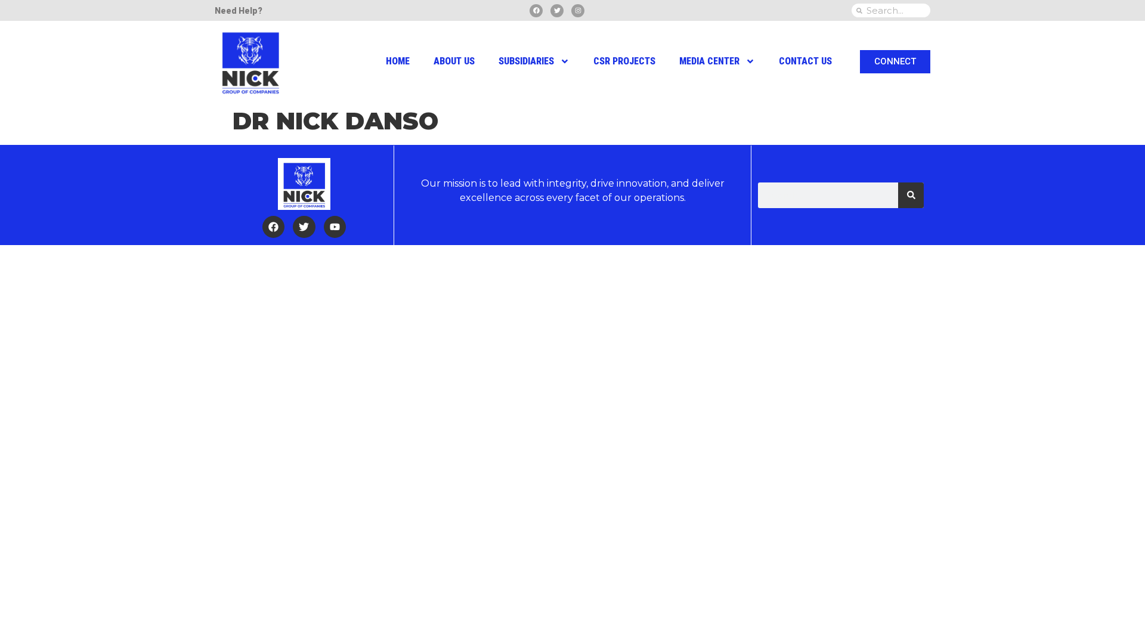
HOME (398, 61)
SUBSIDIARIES (526, 61)
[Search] (911, 195)
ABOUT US (454, 61)
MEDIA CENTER (709, 61)
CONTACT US (805, 61)
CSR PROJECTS (624, 61)
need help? (238, 11)
